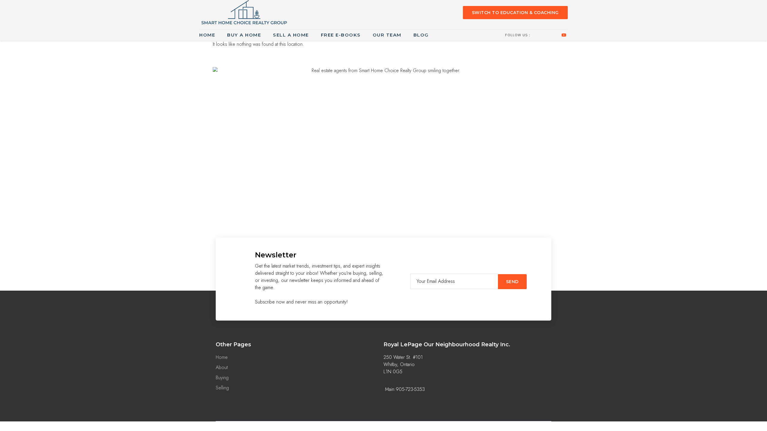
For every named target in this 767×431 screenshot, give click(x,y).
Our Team (387, 35)
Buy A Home (244, 35)
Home (207, 35)
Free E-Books (341, 35)
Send (512, 281)
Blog (421, 35)
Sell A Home (291, 35)
